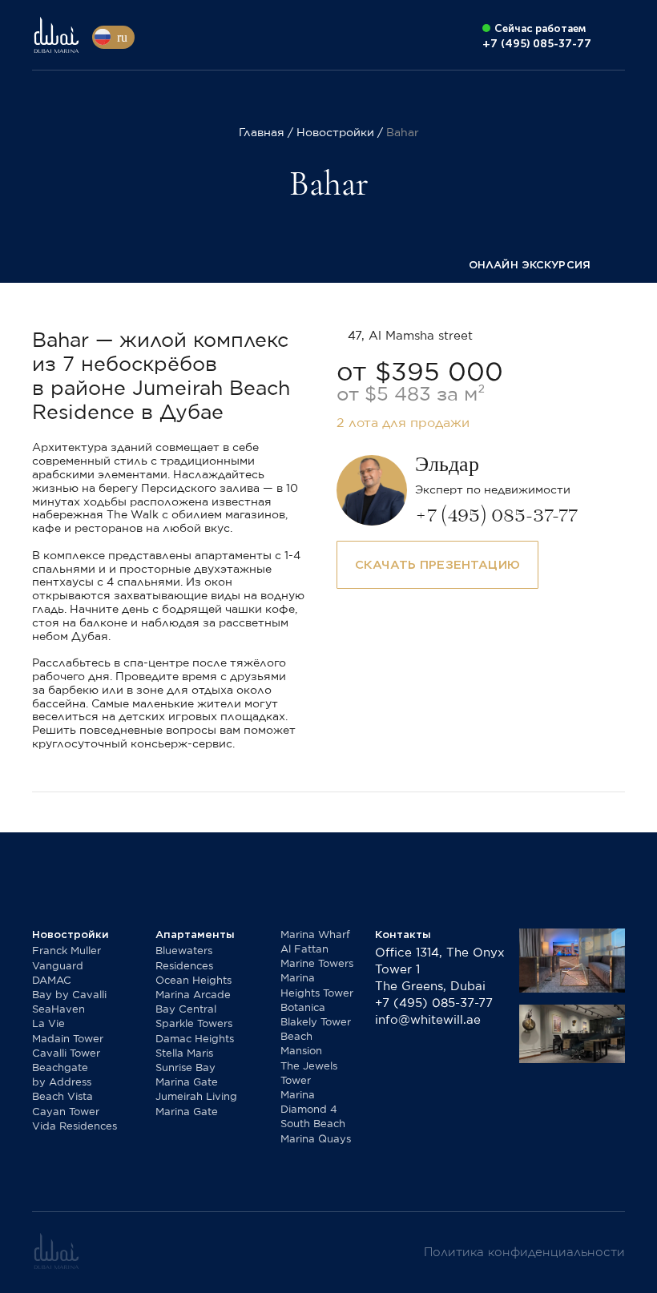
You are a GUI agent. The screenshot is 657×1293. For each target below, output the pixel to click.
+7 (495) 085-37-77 (434, 1003)
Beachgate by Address (61, 1075)
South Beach (312, 1124)
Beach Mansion (301, 1044)
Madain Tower (67, 1039)
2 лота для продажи (403, 423)
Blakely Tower (315, 1022)
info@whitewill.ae (428, 1020)
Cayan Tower (65, 1112)
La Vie (48, 1024)
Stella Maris (184, 1054)
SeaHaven (58, 1010)
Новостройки (70, 934)
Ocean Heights (193, 981)
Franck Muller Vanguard (66, 958)
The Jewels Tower (308, 1073)
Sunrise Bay (185, 1068)
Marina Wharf (315, 935)
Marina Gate (186, 1083)
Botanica (302, 1008)
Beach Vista (62, 1097)
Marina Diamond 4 (308, 1102)
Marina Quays (315, 1139)
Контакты (403, 934)
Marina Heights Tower (316, 985)
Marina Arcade (193, 995)
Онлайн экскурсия (529, 265)
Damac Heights (194, 1039)
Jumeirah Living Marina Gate (196, 1104)
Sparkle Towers (193, 1024)
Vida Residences (74, 1127)
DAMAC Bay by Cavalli (69, 988)
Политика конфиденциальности (524, 1253)
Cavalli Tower (66, 1054)
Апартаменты (195, 934)
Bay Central (185, 1010)
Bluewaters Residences (184, 958)
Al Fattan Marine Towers (316, 957)
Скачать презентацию (437, 565)
